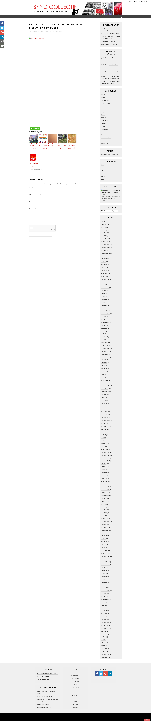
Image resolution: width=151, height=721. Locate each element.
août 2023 (103, 325)
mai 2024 (103, 299)
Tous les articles (75, 681)
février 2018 (104, 515)
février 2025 (104, 273)
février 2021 (104, 412)
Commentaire (33, 209)
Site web (31, 202)
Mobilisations (76, 16)
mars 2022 (104, 374)
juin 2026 (103, 227)
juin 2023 (103, 331)
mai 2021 (103, 403)
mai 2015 (103, 605)
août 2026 (103, 221)
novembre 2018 (105, 489)
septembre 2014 (105, 628)
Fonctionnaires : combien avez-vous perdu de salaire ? (110, 60)
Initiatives (64, 16)
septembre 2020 (105, 426)
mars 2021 (104, 409)
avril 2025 (103, 267)
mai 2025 (103, 264)
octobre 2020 (104, 423)
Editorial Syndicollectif (43, 676)
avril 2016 (103, 579)
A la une (103, 94)
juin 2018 (103, 504)
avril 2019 (103, 475)
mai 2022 (103, 368)
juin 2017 (103, 538)
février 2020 (104, 446)
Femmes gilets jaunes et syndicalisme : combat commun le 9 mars (43, 146)
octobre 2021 (104, 388)
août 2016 (103, 567)
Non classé (104, 132)
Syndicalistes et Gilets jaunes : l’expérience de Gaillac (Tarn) (33, 146)
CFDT (102, 164)
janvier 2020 (104, 449)
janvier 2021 (104, 414)
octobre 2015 (104, 596)
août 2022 (103, 360)
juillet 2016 (104, 570)
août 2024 (103, 290)
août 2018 (103, 498)
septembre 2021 (105, 391)
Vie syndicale (52, 16)
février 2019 (104, 481)
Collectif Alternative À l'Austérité (109, 154)
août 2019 (103, 463)
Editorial (33, 16)
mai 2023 (103, 334)
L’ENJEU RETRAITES (43, 680)
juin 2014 (103, 637)
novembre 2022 (105, 351)
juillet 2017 (104, 536)
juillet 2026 (104, 224)
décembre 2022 (105, 348)
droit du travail (105, 100)
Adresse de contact (35, 195)
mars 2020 (104, 443)
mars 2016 (104, 582)
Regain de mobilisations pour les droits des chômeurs (62, 146)
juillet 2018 (104, 501)
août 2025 (103, 256)
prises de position (106, 137)
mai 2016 (103, 576)
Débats (42, 16)
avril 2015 (103, 608)
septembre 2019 (105, 461)
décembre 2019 (105, 452)
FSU (102, 173)
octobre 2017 (104, 527)
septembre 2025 (105, 253)
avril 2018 (103, 510)
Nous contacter (75, 678)
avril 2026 (103, 233)
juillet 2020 (104, 432)
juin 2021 (103, 400)
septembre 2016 (105, 564)
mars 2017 (104, 547)
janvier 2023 (104, 345)
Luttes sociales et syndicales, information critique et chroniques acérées (110, 198)
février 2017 (104, 550)
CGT (102, 167)
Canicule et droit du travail (108, 41)
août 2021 (103, 394)
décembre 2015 (105, 590)
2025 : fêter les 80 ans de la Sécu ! (46, 673)
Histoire (87, 16)
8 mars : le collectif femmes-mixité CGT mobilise (33, 165)
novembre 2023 (105, 316)
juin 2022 (103, 365)
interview (103, 123)
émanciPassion (105, 109)
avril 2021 (103, 406)
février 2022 (104, 377)
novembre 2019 (105, 455)
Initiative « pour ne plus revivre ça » (111, 33)
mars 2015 (104, 611)
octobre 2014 (104, 625)
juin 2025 (103, 261)
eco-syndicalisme (105, 103)
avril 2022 (103, 371)
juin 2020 (103, 435)
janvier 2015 (104, 616)
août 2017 (103, 533)
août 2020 (103, 429)
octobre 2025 (104, 250)
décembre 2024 (105, 279)
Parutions (96, 16)
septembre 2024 (105, 287)
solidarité (103, 140)
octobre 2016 (104, 562)
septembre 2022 (105, 357)
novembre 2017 (105, 524)
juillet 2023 (104, 328)
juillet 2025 (104, 259)
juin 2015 (103, 602)
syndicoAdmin (58, 31)
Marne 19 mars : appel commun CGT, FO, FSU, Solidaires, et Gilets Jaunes (72, 147)
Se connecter (75, 707)
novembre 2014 (105, 622)
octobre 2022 (104, 354)
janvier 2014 (104, 651)
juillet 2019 (104, 466)
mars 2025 (104, 270)
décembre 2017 (105, 521)
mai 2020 (103, 437)
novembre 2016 (105, 559)
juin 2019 (103, 469)
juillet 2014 (104, 634)
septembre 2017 (105, 530)
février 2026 (104, 238)
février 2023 (104, 342)
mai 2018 (103, 507)
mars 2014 (104, 645)
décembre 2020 (105, 417)
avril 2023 (103, 337)
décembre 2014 (105, 619)
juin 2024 (103, 296)
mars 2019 (104, 478)
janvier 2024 (104, 311)
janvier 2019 (104, 484)
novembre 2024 (105, 282)
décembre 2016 (105, 556)
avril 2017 (103, 544)
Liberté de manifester (50, 144)
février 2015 (104, 614)
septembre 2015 (105, 599)
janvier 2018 (104, 518)
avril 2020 (103, 440)
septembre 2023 (105, 322)
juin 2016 (103, 573)
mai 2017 (103, 541)
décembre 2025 (105, 244)
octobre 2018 (104, 492)
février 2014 (104, 648)
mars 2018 (104, 513)
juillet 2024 (104, 293)
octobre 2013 (104, 657)
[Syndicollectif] (75, 8)
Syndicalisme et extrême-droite (109, 44)
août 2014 (103, 631)
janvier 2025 (104, 276)
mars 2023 (104, 339)
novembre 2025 (105, 247)
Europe (103, 112)
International (108, 16)
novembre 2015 (105, 593)
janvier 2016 (104, 588)
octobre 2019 (104, 458)
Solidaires (103, 176)
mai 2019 (103, 472)
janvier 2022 (104, 380)
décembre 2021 (105, 383)
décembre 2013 (105, 654)
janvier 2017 (104, 553)
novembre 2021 (105, 386)
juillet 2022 (104, 362)
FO (102, 170)
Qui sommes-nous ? (75, 675)
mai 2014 (103, 639)
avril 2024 (103, 302)
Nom (31, 188)
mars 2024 (104, 305)
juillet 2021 (104, 397)
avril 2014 (103, 642)
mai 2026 (103, 230)
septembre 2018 (105, 495)
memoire (103, 126)
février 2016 (104, 585)
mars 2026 (104, 236)
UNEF (102, 179)
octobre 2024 (104, 285)
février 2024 (104, 308)
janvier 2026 (104, 241)
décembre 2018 (105, 487)
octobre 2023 (104, 319)
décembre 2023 (105, 313)
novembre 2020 (105, 420)
